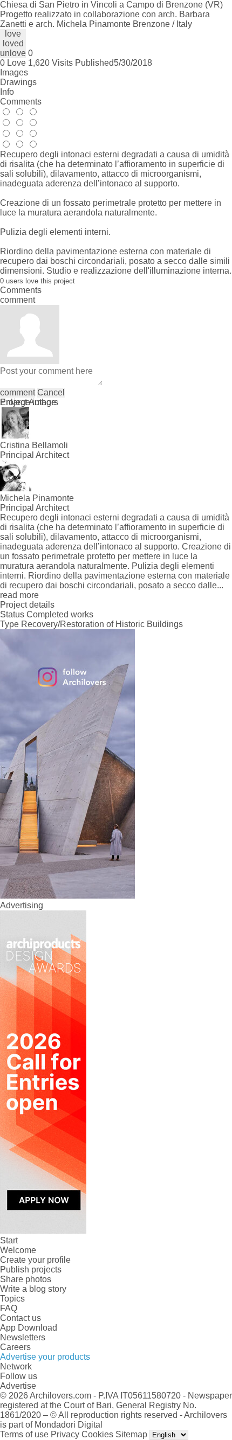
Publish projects (31, 1269)
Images (14, 72)
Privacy (65, 1434)
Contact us (20, 1318)
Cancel (51, 392)
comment (17, 392)
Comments (21, 101)
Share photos (25, 1279)
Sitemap (131, 1434)
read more (19, 595)
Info (7, 91)
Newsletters (22, 1337)
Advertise (18, 1385)
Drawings (18, 82)
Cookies (97, 1434)
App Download (28, 1327)
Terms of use (24, 1434)
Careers (15, 1347)
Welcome (18, 1250)
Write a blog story (33, 1288)
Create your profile (35, 1259)
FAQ (8, 1308)
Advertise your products (45, 1356)
